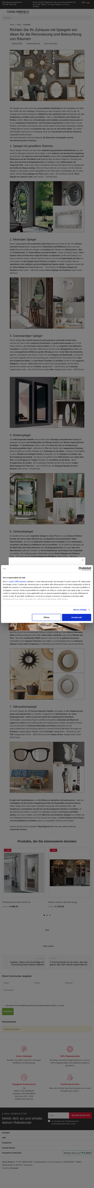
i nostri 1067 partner (17, 581)
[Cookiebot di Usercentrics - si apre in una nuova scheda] (80, 569)
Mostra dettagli (80, 610)
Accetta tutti (76, 617)
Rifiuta (46, 617)
